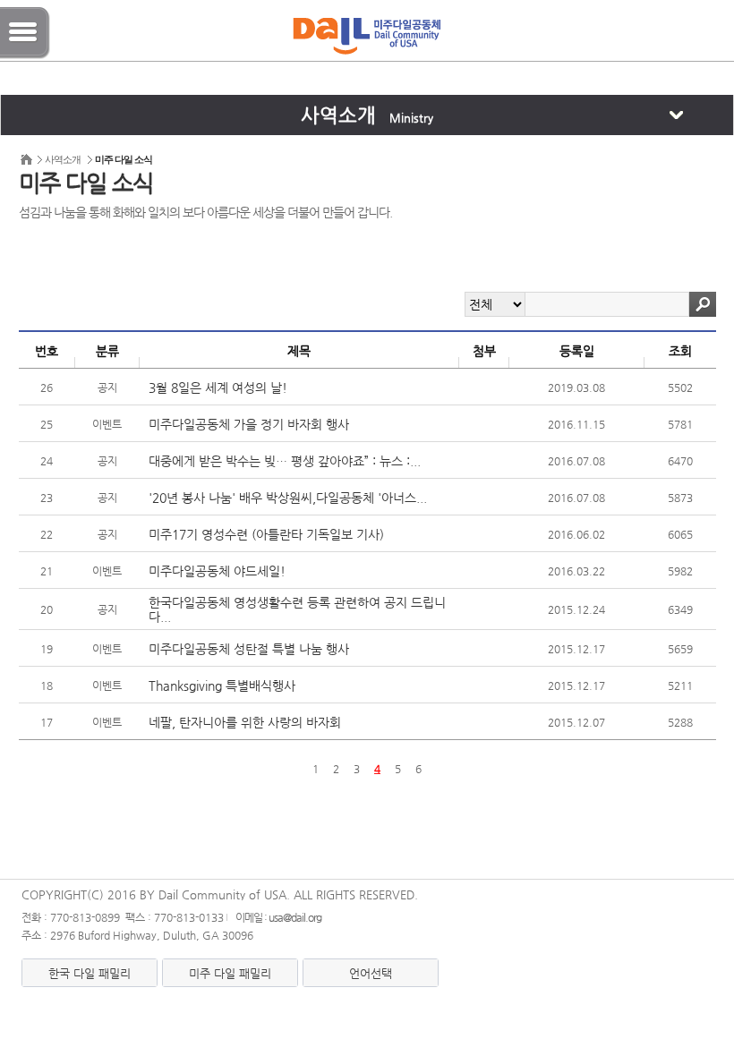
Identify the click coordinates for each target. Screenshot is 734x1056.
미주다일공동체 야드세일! (217, 571)
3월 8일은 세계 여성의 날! (218, 387)
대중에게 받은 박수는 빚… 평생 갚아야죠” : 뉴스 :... (285, 461)
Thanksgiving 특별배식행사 (222, 685)
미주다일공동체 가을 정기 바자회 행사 (249, 424)
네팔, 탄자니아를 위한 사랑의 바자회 (245, 722)
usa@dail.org (295, 917)
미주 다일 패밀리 (230, 973)
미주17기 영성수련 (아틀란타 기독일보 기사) (266, 534)
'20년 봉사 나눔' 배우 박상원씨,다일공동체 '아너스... (288, 497)
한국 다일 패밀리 (89, 973)
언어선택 (370, 973)
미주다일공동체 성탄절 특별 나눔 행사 (249, 649)
